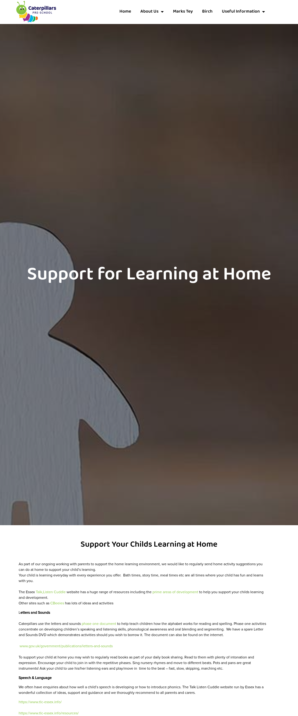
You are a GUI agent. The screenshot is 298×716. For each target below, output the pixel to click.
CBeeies (57, 603)
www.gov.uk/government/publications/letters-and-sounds (66, 646)
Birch (207, 11)
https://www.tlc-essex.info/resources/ (49, 713)
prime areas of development (175, 592)
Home (125, 11)
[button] (277, 11)
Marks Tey (183, 11)
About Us (149, 11)
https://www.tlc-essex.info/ (40, 702)
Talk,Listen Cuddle (50, 592)
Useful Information (241, 11)
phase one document (98, 623)
